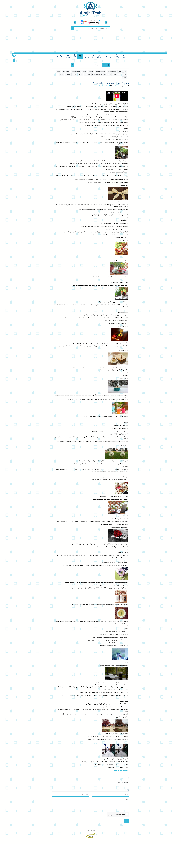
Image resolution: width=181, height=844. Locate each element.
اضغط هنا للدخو (121, 770)
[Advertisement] (90, 42)
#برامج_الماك (107, 74)
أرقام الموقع (116, 57)
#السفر (84, 71)
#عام (120, 71)
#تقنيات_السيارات (76, 71)
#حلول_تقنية (66, 71)
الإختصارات (86, 57)
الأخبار (74, 57)
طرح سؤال (100, 57)
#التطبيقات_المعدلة (97, 74)
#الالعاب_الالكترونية (100, 71)
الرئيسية (123, 57)
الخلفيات (93, 57)
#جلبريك (58, 71)
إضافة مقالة (106, 64)
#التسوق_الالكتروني (112, 71)
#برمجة (124, 74)
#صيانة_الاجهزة (116, 74)
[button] (106, 22)
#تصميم (68, 74)
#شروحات (87, 74)
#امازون (61, 74)
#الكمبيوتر (91, 71)
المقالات (80, 57)
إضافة (126, 821)
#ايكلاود (124, 77)
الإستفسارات (108, 57)
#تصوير (74, 74)
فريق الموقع (68, 57)
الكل (125, 71)
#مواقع (80, 74)
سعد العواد (115, 85)
